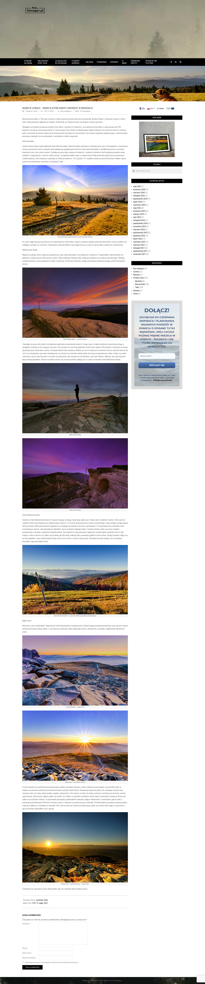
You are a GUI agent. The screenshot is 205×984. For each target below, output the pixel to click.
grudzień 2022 (139, 236)
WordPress (119, 980)
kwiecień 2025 (139, 211)
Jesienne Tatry (42, 900)
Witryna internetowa (28, 958)
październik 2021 (140, 251)
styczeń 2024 (139, 229)
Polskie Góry (138, 278)
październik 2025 (140, 199)
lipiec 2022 (137, 239)
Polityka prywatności (162, 380)
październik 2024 (140, 223)
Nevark (106, 980)
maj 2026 (137, 186)
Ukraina (136, 290)
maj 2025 (137, 208)
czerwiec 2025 (139, 205)
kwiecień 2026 (139, 189)
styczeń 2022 (139, 245)
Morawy (136, 275)
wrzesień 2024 (139, 226)
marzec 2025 (138, 214)
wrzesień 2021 (139, 254)
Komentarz (26, 924)
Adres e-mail (27, 953)
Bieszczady (140, 284)
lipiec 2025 (137, 202)
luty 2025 (137, 217)
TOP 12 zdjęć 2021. (40, 903)
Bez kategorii (66, 111)
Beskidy (138, 281)
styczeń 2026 (139, 192)
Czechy (136, 272)
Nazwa (25, 948)
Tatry (137, 287)
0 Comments (85, 111)
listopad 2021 (139, 248)
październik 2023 (140, 232)
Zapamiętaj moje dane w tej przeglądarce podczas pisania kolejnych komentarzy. (51, 962)
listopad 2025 (139, 196)
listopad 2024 (139, 220)
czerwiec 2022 (139, 242)
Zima (135, 294)
